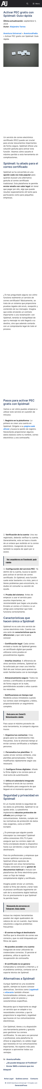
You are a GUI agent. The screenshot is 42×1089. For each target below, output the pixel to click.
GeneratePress (21, 1085)
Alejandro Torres (18, 27)
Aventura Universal (12, 33)
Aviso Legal (8, 1079)
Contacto (34, 1079)
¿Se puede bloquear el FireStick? (21, 1063)
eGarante (9, 992)
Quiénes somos (22, 1079)
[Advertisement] (21, 92)
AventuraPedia (31, 33)
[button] (27, 3)
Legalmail (33, 989)
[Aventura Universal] (4, 3)
